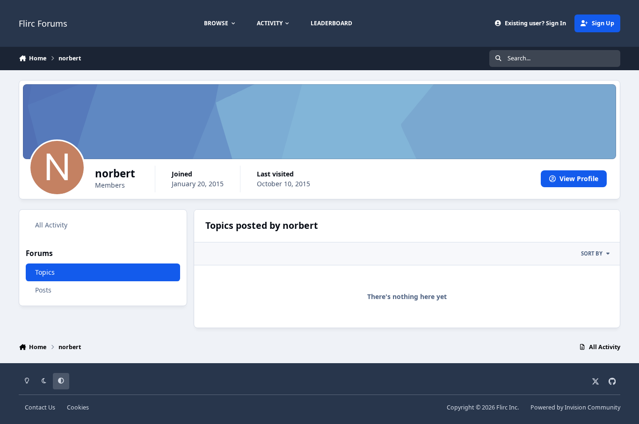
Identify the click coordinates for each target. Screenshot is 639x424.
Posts (43, 289)
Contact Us (40, 407)
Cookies (78, 407)
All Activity (51, 224)
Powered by (575, 407)
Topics (45, 272)
